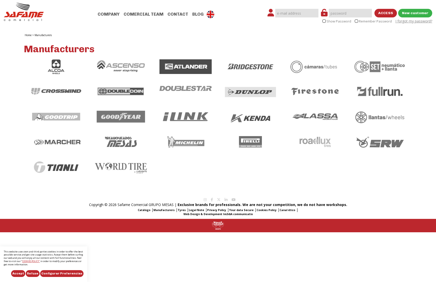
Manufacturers (43, 35)
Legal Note (196, 210)
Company (109, 14)
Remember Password (375, 21)
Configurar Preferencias (61, 273)
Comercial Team (144, 14)
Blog (198, 14)
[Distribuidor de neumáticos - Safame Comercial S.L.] (24, 10)
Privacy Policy (216, 210)
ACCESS (385, 13)
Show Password (338, 21)
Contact (178, 14)
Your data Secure (241, 210)
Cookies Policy (267, 210)
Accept (18, 273)
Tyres (182, 210)
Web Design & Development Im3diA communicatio (218, 214)
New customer (415, 13)
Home (28, 35)
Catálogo (144, 210)
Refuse (32, 273)
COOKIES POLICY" (31, 261)
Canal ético (287, 210)
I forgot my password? (413, 21)
